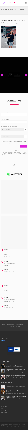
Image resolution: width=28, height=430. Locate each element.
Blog (22, 428)
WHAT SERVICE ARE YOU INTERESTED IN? (9, 126)
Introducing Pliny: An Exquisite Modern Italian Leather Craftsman (16, 397)
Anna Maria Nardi (12, 23)
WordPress (3, 425)
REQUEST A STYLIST (5, 134)
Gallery (15, 426)
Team (19, 428)
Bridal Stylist (24, 426)
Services (15, 428)
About (12, 426)
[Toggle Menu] (26, 3)
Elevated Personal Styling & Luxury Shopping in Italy (16, 376)
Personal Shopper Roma (6, 424)
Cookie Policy (3, 417)
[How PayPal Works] (14, 349)
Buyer (19, 426)
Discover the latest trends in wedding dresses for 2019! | (16, 391)
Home (4, 12)
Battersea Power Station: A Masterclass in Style (15, 370)
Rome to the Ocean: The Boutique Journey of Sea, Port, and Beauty (16, 364)
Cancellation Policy (4, 357)
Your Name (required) (5, 112)
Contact (25, 428)
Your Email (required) (5, 119)
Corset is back (9, 385)
